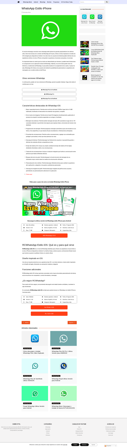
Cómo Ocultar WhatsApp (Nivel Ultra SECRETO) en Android (97, 43)
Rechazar (84, 444)
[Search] (106, 2)
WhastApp (42, 2)
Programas (56, 2)
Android (36, 2)
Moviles (49, 2)
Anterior (27, 322)
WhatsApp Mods (27, 2)
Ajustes (93, 444)
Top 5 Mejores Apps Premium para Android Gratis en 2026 (97, 60)
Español (108, 445)
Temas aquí (29, 174)
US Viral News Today (66, 2)
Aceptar (75, 444)
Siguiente (71, 322)
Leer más (65, 444)
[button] (49, 89)
